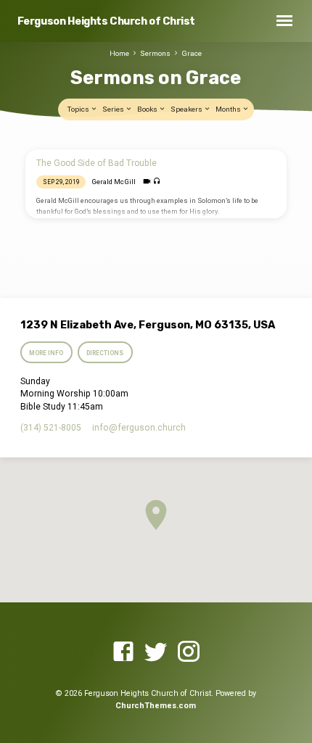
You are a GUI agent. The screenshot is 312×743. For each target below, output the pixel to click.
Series (114, 109)
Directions (105, 353)
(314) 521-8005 (50, 428)
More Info (46, 353)
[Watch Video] (147, 181)
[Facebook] (123, 652)
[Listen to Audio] (157, 181)
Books (148, 109)
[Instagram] (189, 652)
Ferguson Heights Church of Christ (106, 21)
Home (119, 53)
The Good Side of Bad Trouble (96, 163)
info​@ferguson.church (139, 428)
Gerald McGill (113, 182)
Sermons (155, 53)
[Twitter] (156, 652)
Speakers (187, 109)
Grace (191, 53)
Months (228, 109)
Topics (79, 109)
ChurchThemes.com (155, 705)
